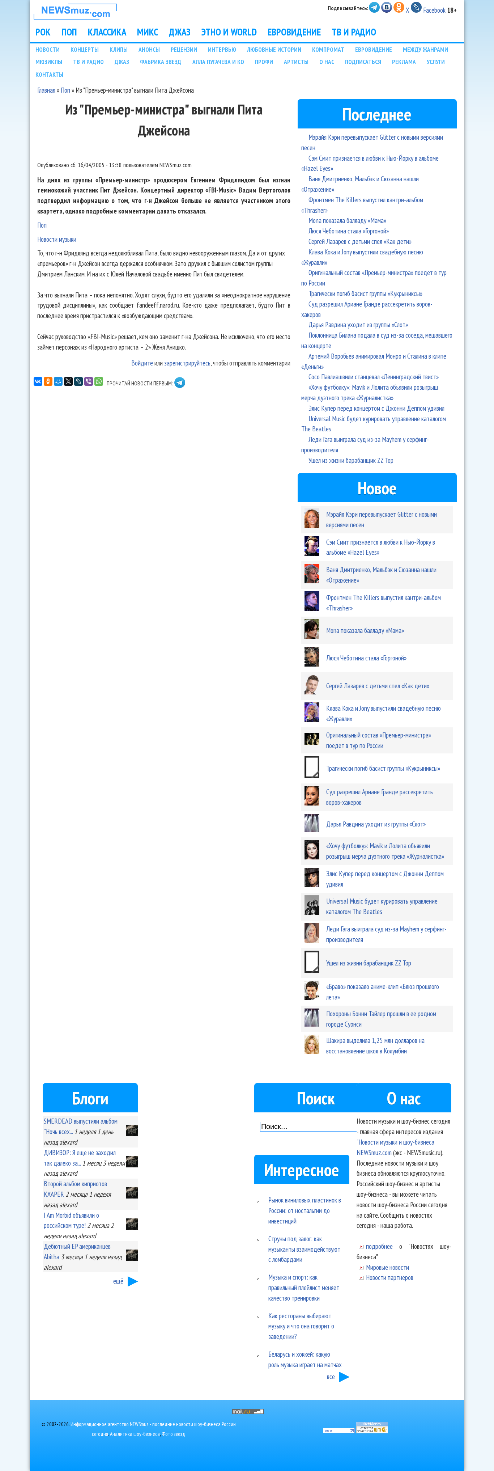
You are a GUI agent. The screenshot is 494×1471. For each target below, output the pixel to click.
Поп (65, 89)
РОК (43, 32)
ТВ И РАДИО (354, 32)
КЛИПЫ (119, 49)
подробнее (379, 1246)
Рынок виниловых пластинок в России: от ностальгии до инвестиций (304, 1210)
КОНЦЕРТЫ (85, 49)
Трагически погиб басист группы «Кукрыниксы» (365, 293)
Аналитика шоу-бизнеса (135, 1433)
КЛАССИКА (107, 32)
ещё (118, 1280)
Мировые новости (387, 1267)
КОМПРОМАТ (328, 49)
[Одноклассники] (48, 381)
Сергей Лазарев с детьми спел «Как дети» (360, 241)
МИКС (147, 32)
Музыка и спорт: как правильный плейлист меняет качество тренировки (303, 1287)
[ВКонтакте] (38, 381)
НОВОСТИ (47, 49)
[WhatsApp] (98, 381)
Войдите (142, 362)
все (331, 1376)
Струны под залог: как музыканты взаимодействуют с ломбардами (304, 1249)
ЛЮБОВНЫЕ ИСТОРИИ (274, 49)
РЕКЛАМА (404, 62)
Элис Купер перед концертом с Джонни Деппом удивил (376, 408)
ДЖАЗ (180, 32)
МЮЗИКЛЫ (48, 62)
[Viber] (88, 381)
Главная (46, 89)
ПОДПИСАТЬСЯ (363, 62)
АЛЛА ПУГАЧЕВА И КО (218, 62)
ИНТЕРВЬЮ (222, 49)
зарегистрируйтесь (187, 362)
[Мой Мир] (58, 381)
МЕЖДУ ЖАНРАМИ (425, 49)
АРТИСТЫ (296, 62)
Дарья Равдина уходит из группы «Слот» (358, 324)
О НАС (326, 62)
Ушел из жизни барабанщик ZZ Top (350, 460)
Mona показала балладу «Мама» (347, 220)
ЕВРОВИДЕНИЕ (294, 32)
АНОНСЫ (149, 49)
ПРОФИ (264, 62)
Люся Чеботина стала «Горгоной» (348, 230)
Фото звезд (173, 1433)
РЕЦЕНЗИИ (184, 49)
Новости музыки (56, 239)
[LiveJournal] (78, 381)
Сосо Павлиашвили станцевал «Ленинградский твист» (373, 376)
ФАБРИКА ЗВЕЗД (161, 62)
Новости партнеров (389, 1277)
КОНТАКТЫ (49, 74)
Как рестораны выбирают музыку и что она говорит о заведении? (301, 1326)
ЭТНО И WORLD (229, 32)
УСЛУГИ (436, 62)
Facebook (434, 9)
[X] (68, 381)
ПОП (69, 32)
